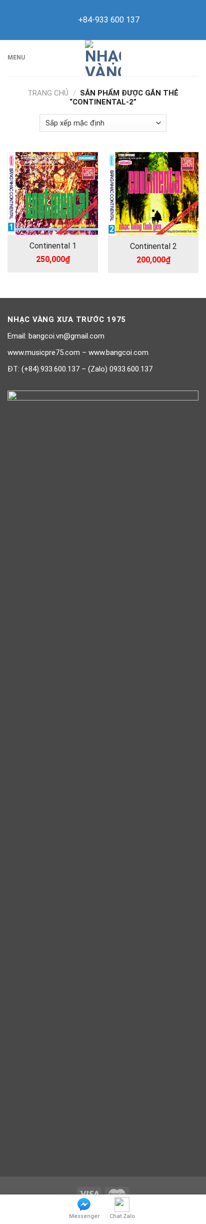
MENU (16, 57)
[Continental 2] (153, 194)
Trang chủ (48, 93)
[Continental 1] (53, 193)
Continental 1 (53, 245)
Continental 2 (153, 246)
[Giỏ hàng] (193, 58)
